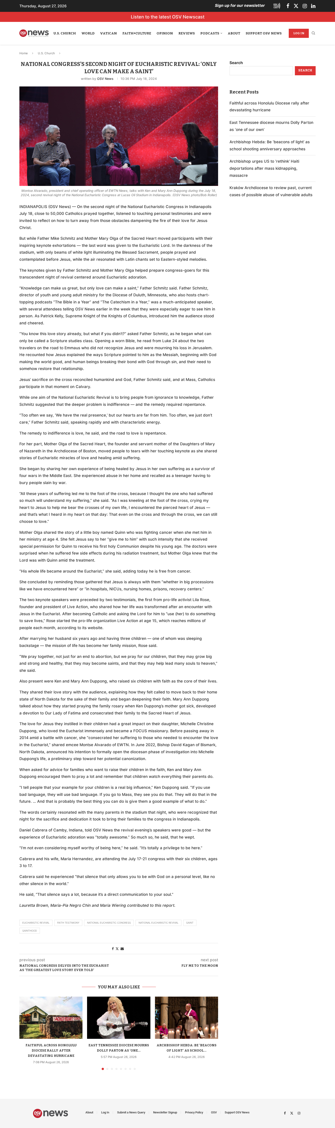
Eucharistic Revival (35, 922)
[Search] (313, 33)
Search (236, 62)
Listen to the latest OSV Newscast (167, 17)
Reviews (186, 33)
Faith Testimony (68, 922)
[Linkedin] (313, 6)
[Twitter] (296, 6)
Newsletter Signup (165, 1112)
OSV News (105, 79)
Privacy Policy (194, 1112)
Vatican (108, 33)
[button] (25, 1033)
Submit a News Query (131, 1112)
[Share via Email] (122, 949)
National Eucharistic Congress (109, 922)
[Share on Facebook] (113, 949)
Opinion (165, 33)
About (234, 33)
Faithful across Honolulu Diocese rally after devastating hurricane (51, 1050)
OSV (214, 1112)
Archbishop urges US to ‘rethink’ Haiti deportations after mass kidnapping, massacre (264, 168)
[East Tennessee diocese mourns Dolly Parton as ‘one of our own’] (118, 1018)
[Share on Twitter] (117, 949)
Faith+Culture (136, 33)
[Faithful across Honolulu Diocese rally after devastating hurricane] (50, 1018)
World (88, 33)
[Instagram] (304, 6)
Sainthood (29, 930)
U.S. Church (65, 33)
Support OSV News (264, 33)
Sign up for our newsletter (240, 5)
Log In (298, 33)
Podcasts (209, 33)
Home (23, 53)
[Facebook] (288, 6)
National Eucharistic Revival (158, 922)
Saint (189, 922)
